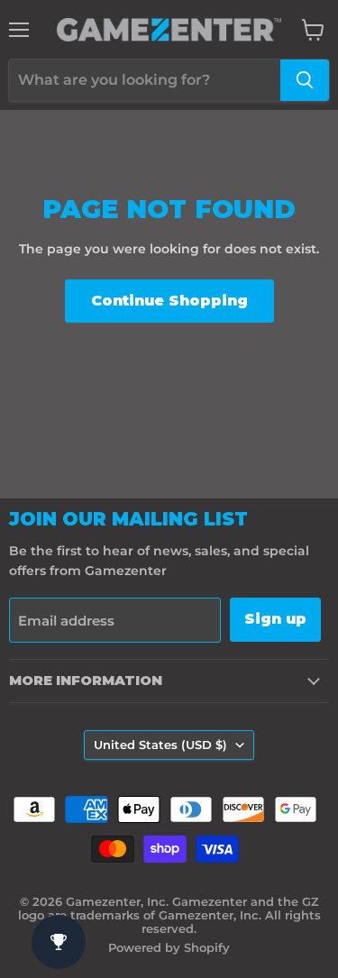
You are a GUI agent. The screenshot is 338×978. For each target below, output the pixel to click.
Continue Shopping (169, 300)
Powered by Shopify (169, 947)
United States (160, 744)
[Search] (304, 80)
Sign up (275, 618)
